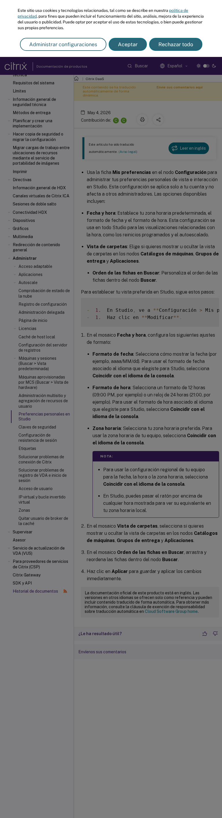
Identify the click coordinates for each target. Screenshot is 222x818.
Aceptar (128, 44)
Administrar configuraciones (63, 44)
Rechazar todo (175, 44)
